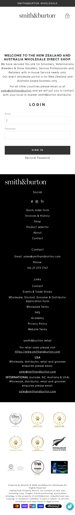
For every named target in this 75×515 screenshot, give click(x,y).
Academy (37, 318)
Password (10, 129)
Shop (37, 221)
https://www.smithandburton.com (37, 352)
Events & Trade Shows (37, 292)
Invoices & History (37, 216)
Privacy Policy (37, 324)
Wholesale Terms (37, 307)
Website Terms (37, 329)
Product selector (37, 227)
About (37, 233)
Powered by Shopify (18, 485)
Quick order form (37, 210)
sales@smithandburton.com (37, 372)
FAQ (37, 312)
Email (8, 114)
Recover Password (37, 158)
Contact (37, 238)
